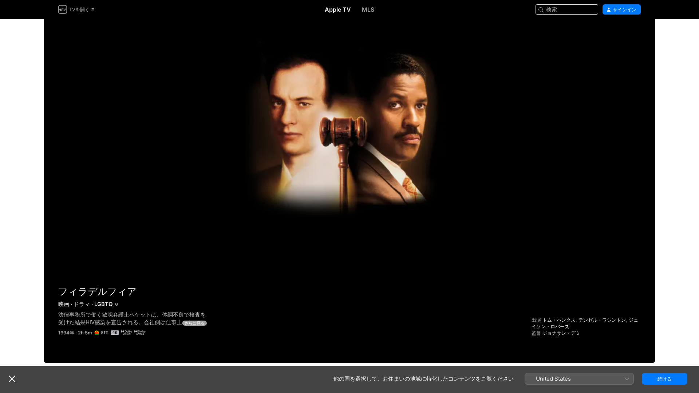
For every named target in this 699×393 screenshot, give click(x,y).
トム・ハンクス (559, 320)
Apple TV (338, 9)
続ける (664, 379)
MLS (368, 9)
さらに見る (195, 323)
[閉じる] (12, 379)
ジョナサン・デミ (561, 333)
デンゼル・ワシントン (602, 320)
